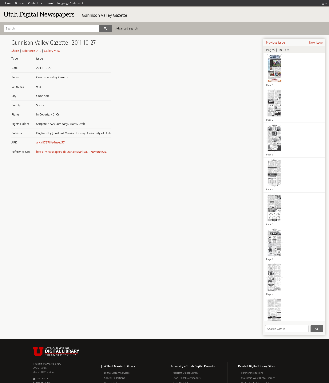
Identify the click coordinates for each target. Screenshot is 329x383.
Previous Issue (275, 42)
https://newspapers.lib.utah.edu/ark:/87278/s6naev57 (72, 152)
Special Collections (114, 378)
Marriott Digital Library (185, 372)
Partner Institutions (252, 372)
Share (15, 51)
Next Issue (316, 42)
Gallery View (52, 51)
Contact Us (35, 3)
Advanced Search (127, 28)
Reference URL (31, 51)
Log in (323, 3)
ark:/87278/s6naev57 (50, 142)
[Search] (105, 28)
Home (7, 3)
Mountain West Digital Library (258, 378)
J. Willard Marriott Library (47, 363)
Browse (19, 3)
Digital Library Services (116, 372)
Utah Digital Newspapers (186, 378)
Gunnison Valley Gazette (104, 15)
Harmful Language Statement (64, 3)
